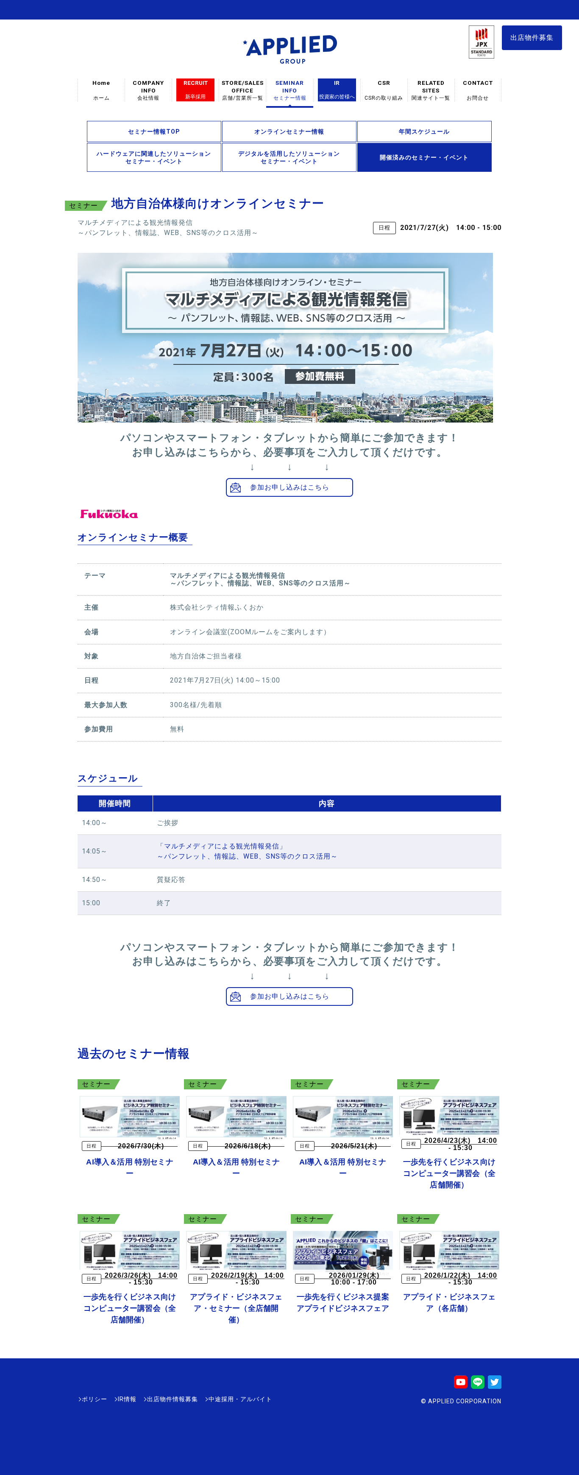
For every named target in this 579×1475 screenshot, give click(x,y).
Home (101, 90)
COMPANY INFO (148, 90)
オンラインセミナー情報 (289, 131)
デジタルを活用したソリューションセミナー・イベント (289, 157)
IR (337, 89)
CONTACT (478, 90)
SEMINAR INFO (289, 90)
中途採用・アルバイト (240, 1399)
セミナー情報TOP (154, 131)
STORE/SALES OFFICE (242, 90)
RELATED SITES (431, 90)
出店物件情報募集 (172, 1399)
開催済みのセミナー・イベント (424, 157)
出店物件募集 (532, 38)
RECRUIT (196, 89)
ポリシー (94, 1399)
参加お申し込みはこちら (289, 487)
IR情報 (127, 1399)
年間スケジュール (424, 131)
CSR (384, 90)
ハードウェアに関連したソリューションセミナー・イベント (154, 157)
